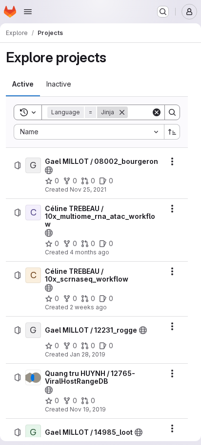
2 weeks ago (88, 307)
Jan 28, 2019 (87, 354)
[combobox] (89, 132)
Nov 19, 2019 (88, 409)
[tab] (23, 84)
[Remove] (122, 112)
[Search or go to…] (163, 12)
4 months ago (89, 252)
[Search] (172, 112)
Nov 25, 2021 (88, 189)
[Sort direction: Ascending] (172, 132)
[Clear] (156, 112)
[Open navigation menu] (28, 11)
